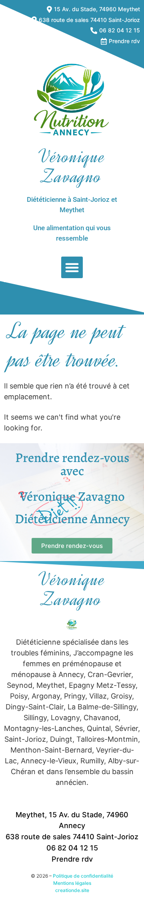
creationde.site (72, 890)
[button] (72, 267)
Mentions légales (72, 883)
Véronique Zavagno (72, 166)
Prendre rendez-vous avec (72, 464)
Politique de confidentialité (83, 876)
